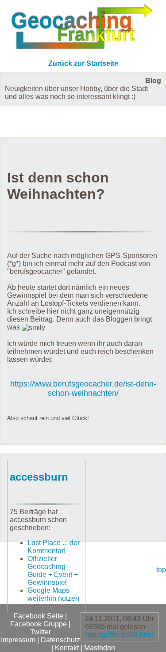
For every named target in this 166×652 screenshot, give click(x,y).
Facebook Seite (38, 616)
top (161, 569)
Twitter (40, 632)
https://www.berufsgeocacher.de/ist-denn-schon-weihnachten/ (83, 388)
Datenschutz (60, 640)
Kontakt (67, 648)
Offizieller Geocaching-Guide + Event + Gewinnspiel (52, 570)
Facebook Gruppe (38, 624)
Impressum (18, 640)
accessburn (39, 477)
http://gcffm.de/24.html (119, 634)
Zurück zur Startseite (83, 63)
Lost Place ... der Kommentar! (53, 546)
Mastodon (99, 648)
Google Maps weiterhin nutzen (53, 594)
